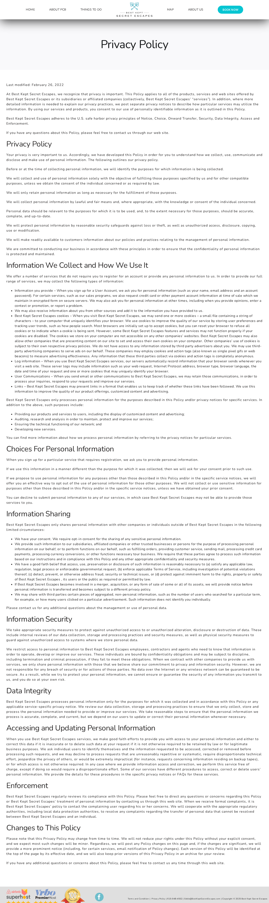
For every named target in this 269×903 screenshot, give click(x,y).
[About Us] (46, 890)
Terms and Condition (138, 898)
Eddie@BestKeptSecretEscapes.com (202, 898)
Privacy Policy (158, 898)
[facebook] (99, 897)
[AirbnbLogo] (18, 890)
